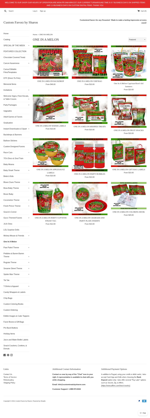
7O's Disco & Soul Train (13, 158)
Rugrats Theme (16, 262)
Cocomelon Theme (16, 200)
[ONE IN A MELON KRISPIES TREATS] (89, 109)
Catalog (7, 40)
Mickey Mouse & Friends (16, 236)
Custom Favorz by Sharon (21, 22)
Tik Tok (6, 280)
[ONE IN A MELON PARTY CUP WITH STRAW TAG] (50, 198)
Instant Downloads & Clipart (16, 129)
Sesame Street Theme (16, 268)
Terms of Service (10, 377)
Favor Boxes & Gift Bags (14, 322)
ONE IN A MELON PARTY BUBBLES (89, 174)
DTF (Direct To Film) (12, 78)
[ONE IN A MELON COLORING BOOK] (128, 195)
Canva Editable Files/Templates (10, 70)
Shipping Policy (9, 383)
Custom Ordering (11, 310)
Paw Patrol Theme (16, 248)
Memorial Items (10, 84)
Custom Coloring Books (13, 304)
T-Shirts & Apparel (16, 286)
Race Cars (16, 153)
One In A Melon (10, 242)
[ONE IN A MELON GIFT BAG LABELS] (128, 152)
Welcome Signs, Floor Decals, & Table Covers (16, 97)
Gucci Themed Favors (16, 218)
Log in (35, 11)
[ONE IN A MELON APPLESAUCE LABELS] (50, 152)
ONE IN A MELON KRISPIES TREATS (90, 126)
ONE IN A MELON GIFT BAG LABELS (128, 169)
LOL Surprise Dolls (11, 230)
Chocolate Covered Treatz (14, 57)
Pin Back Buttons (11, 328)
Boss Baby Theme (16, 188)
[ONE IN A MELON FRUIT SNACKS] (128, 111)
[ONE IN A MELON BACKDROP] (50, 62)
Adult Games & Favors (13, 117)
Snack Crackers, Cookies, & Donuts (15, 347)
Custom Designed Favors (14, 147)
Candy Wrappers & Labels (14, 292)
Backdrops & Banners (13, 135)
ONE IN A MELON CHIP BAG (89, 81)
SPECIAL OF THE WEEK (16, 46)
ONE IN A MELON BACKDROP (50, 81)
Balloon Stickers (10, 141)
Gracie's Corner (10, 212)
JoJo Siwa (8, 224)
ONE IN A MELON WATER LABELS (51, 126)
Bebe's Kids (8, 176)
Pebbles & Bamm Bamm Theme (16, 255)
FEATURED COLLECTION (15, 51)
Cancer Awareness (16, 63)
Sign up (43, 11)
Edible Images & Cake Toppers (16, 316)
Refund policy (9, 380)
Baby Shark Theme (16, 170)
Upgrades (8, 111)
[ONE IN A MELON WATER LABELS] (50, 109)
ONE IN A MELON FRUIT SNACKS (129, 130)
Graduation (8, 123)
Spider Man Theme (16, 274)
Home (6, 34)
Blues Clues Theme (16, 182)
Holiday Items (9, 334)
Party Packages (16, 105)
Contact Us (8, 374)
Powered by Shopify (39, 401)
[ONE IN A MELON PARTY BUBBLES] (89, 154)
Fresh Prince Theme (16, 206)
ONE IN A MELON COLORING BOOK (129, 212)
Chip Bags (8, 298)
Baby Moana (9, 164)
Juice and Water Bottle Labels (16, 340)
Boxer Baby (8, 194)
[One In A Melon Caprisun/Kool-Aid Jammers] (128, 63)
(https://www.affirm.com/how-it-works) (115, 386)
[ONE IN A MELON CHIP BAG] (89, 62)
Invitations (16, 90)
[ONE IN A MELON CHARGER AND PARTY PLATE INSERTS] (89, 198)
